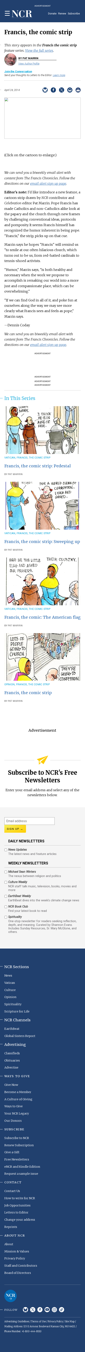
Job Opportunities (17, 1205)
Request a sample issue (21, 1174)
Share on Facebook (53, 90)
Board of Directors (17, 1273)
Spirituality (12, 1004)
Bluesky (25, 1309)
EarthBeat (11, 1029)
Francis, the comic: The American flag (42, 617)
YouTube (47, 1309)
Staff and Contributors (20, 1265)
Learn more (59, 75)
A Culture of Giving (18, 1099)
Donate (52, 13)
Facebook (39, 1309)
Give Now (11, 1085)
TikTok (61, 1309)
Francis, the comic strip (33, 457)
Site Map (69, 1321)
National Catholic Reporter (10, 1296)
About (8, 1244)
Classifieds (12, 1053)
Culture (10, 990)
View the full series (39, 50)
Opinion (9, 684)
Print (78, 90)
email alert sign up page (48, 183)
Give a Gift (11, 1152)
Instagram (54, 1309)
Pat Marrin (15, 474)
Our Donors (13, 1121)
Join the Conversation (18, 71)
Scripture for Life (17, 1011)
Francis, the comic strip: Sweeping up (42, 541)
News (8, 975)
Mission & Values (16, 1251)
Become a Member (17, 1092)
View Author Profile (28, 63)
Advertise (11, 1067)
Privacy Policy (14, 1258)
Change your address (19, 1220)
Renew (62, 13)
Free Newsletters (16, 1159)
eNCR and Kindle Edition (22, 1167)
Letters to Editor (16, 1212)
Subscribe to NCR (16, 1138)
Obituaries (12, 1060)
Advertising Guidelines (16, 1321)
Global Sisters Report (19, 1036)
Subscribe (74, 13)
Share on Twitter (61, 90)
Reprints (10, 1227)
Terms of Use (38, 1321)
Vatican (9, 457)
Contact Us (12, 1191)
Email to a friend (69, 90)
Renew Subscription (19, 1145)
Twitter (32, 1309)
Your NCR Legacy (16, 1113)
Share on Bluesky (45, 90)
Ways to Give (13, 1106)
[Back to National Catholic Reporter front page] (22, 14)
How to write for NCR (19, 1198)
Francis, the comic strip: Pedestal (37, 465)
